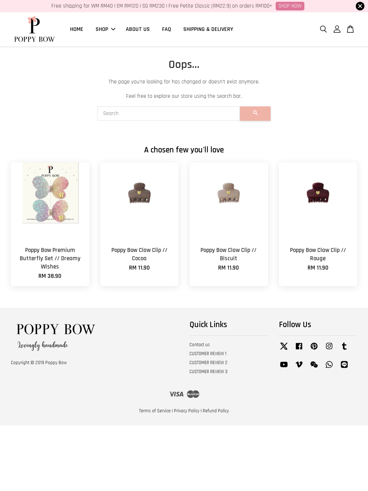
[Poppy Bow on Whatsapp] (329, 368)
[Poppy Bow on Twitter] (284, 350)
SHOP (102, 29)
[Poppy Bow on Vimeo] (299, 368)
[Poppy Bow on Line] (344, 368)
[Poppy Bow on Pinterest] (314, 350)
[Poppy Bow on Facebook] (299, 350)
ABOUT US (138, 29)
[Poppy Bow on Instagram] (329, 350)
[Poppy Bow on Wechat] (314, 368)
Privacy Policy (186, 411)
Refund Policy (216, 411)
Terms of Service (155, 411)
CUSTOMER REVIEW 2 (208, 363)
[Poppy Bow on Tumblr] (344, 350)
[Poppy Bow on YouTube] (284, 368)
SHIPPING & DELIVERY (208, 29)
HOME (76, 29)
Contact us (199, 345)
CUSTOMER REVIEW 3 (208, 372)
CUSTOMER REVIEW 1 (207, 354)
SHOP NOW (290, 6)
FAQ (166, 29)
